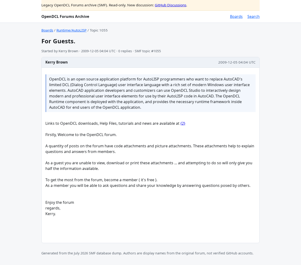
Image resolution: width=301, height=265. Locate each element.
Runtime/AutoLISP (71, 30)
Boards (236, 16)
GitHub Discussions (170, 5)
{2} (182, 123)
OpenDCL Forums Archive (65, 16)
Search (253, 16)
